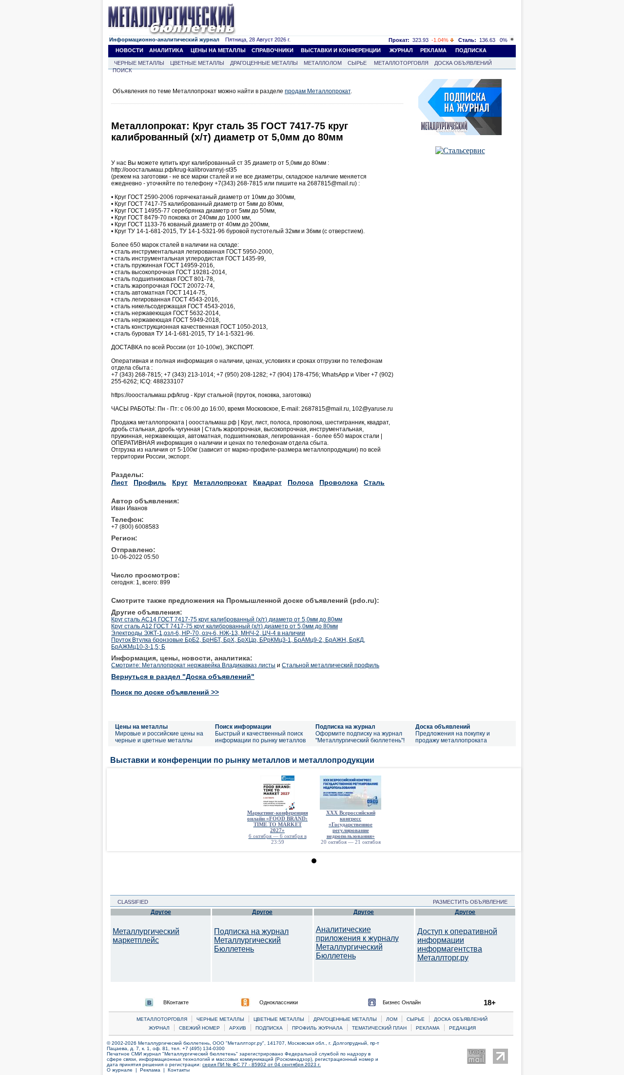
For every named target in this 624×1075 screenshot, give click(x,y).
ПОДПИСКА (471, 50)
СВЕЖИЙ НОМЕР (199, 1028)
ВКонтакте (176, 1002)
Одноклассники (278, 1002)
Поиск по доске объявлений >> (165, 692)
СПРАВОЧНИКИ (272, 50)
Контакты (179, 1070)
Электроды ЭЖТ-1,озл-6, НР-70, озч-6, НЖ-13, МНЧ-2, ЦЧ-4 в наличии (208, 633)
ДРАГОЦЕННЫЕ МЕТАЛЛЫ (264, 63)
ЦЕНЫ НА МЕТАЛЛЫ (218, 50)
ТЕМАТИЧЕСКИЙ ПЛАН (379, 1028)
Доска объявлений (442, 726)
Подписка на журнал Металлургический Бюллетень (251, 940)
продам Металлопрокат (318, 91)
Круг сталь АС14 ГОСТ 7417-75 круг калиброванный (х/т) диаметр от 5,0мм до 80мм (226, 619)
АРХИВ (237, 1028)
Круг (180, 482)
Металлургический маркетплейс (146, 935)
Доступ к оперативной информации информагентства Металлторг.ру (457, 944)
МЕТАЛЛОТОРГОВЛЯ (401, 63)
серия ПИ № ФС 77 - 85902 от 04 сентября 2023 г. (261, 1064)
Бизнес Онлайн (402, 1002)
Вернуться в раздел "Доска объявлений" (182, 676)
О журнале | (123, 1070)
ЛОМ (391, 1019)
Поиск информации (243, 726)
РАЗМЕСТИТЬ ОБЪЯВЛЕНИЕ (473, 902)
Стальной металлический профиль (330, 665)
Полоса (300, 482)
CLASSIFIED (130, 902)
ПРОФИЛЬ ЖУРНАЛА (317, 1028)
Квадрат (267, 482)
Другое (161, 912)
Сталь (374, 482)
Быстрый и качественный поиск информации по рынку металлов (260, 737)
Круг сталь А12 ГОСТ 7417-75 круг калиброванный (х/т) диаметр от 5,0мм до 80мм (224, 626)
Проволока (338, 482)
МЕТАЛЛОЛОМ (323, 63)
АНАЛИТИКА (166, 50)
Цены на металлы (141, 726)
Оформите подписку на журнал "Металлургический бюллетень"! (360, 737)
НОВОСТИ (129, 50)
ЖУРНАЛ (401, 50)
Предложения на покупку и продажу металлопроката (452, 737)
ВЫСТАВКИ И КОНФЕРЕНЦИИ (341, 50)
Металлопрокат (220, 482)
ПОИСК (122, 70)
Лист (119, 482)
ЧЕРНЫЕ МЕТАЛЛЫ (139, 63)
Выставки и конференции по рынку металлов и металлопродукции (242, 760)
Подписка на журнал (345, 726)
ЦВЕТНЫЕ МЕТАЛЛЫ (197, 63)
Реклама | (154, 1070)
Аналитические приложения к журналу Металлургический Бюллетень (357, 942)
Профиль (150, 482)
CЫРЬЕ (416, 1019)
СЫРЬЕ (357, 63)
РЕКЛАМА (433, 50)
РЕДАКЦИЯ (462, 1028)
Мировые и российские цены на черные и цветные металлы (159, 737)
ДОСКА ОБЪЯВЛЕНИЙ (463, 63)
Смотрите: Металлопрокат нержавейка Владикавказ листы (193, 665)
